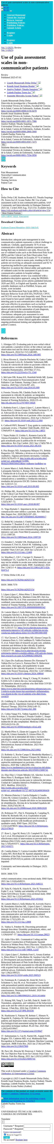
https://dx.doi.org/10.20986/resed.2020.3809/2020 (24, 808)
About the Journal (16, 17)
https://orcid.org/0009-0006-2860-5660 (19, 131)
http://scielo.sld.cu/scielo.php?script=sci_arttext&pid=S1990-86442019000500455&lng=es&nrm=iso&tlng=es (24, 461)
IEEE (16, 216)
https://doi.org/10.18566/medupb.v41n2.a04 (21, 727)
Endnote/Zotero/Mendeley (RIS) (16, 227)
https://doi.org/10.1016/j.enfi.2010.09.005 (20, 486)
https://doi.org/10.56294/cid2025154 (17, 580)
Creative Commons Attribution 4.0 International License (23, 1072)
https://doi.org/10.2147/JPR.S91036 (17, 1010)
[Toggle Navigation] (11, 10)
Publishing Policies (16, 22)
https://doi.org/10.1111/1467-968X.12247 (20, 949)
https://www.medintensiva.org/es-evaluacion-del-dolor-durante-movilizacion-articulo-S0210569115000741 (26, 768)
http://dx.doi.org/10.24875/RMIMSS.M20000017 (23, 517)
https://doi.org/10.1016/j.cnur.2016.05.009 (20, 387)
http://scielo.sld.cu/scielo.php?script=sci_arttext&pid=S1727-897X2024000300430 (25, 789)
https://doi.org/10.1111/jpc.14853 (30, 430)
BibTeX (35, 227)
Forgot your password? (12, 1132)
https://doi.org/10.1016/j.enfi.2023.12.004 (23, 420)
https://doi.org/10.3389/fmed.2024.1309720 (21, 537)
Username (13, 1126)
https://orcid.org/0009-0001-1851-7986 (19, 121)
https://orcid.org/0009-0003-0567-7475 (19, 142)
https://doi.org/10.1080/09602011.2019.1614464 (23, 995)
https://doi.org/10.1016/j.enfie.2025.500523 (21, 975)
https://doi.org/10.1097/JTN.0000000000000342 (23, 607)
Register (11, 33)
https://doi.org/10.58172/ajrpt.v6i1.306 (18, 709)
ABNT (9, 216)
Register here (22, 1140)
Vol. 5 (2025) (7, 47)
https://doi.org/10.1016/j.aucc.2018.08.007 (20, 504)
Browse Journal (14, 20)
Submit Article (14, 28)
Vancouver (24, 216)
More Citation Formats (11, 213)
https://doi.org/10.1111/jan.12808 (16, 922)
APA (3, 216)
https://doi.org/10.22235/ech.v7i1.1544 (18, 372)
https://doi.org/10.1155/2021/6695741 (18, 1059)
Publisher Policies (15, 25)
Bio (3, 145)
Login (10, 35)
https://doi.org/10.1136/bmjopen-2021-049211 (22, 884)
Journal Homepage (16, 15)
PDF (3, 158)
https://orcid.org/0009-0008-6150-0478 (19, 111)
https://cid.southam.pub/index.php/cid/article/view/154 (25, 210)
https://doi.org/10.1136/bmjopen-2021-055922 (22, 899)
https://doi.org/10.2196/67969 (14, 1046)
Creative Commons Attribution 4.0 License (20, 1093)
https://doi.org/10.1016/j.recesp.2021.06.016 (21, 446)
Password (13, 1129)
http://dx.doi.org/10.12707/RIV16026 (18, 403)
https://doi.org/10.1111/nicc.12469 (16, 552)
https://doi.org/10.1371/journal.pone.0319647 (21, 1031)
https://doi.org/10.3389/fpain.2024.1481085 (21, 354)
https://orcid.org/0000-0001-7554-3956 (19, 155)
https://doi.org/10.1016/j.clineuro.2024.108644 (22, 673)
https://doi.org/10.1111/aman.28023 (34, 934)
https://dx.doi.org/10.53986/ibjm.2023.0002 (21, 749)
